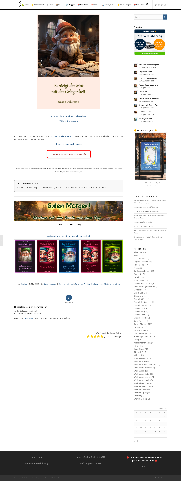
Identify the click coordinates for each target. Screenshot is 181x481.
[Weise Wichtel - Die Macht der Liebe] (47, 256)
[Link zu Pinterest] (155, 4)
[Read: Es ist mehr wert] (136, 112)
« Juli (136, 441)
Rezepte (137, 339)
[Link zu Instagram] (158, 4)
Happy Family (140, 330)
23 (164, 428)
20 (150, 428)
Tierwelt (138, 352)
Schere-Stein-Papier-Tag (148, 105)
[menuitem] (25, 4)
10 (136, 424)
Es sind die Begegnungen (148, 78)
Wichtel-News (140, 386)
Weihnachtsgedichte (143, 371)
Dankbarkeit (139, 258)
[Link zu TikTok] (162, 4)
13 (150, 424)
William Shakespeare (68, 121)
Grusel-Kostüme (141, 305)
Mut (72, 284)
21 (155, 428)
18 (141, 428)
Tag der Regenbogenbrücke (149, 85)
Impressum (36, 457)
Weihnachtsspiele (142, 380)
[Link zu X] (165, 4)
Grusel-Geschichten (143, 283)
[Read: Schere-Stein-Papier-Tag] (136, 106)
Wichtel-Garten (141, 383)
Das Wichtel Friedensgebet (149, 65)
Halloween (138, 327)
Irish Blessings (140, 333)
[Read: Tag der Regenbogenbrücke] (136, 86)
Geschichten (139, 277)
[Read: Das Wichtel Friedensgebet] (136, 65)
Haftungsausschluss (90, 463)
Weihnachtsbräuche (143, 367)
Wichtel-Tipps (140, 392)
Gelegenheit (64, 284)
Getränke (138, 289)
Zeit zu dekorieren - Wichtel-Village (145, 230)
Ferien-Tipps (139, 264)
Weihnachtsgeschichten (144, 286)
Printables (138, 346)
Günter (24, 284)
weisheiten (115, 284)
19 (145, 428)
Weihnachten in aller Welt (145, 364)
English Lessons (141, 261)
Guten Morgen (49, 284)
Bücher (137, 255)
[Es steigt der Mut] (68, 61)
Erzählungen (139, 280)
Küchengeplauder (142, 336)
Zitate (106, 284)
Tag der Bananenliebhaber (149, 98)
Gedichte (138, 274)
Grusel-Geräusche (142, 302)
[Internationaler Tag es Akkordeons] (179, 240)
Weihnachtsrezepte (143, 377)
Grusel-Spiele (140, 318)
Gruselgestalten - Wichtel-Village (144, 237)
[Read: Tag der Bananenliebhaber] (136, 99)
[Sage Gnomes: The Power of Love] (90, 256)
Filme (136, 268)
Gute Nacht (139, 321)
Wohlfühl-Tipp (140, 399)
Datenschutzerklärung (36, 463)
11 (141, 424)
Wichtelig (138, 395)
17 (136, 428)
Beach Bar (138, 293)
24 (136, 431)
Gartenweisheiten (142, 271)
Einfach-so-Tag (145, 92)
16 (164, 424)
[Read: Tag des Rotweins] (136, 72)
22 (159, 428)
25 (141, 431)
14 (155, 424)
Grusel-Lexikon (140, 308)
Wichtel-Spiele (140, 389)
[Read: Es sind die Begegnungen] (136, 79)
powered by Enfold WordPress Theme (51, 478)
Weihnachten (140, 361)
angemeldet (28, 318)
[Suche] (147, 4)
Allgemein (138, 252)
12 (145, 424)
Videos (137, 355)
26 (145, 431)
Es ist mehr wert (145, 112)
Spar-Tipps (139, 349)
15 (159, 424)
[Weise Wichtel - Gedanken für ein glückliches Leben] (25, 256)
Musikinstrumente (142, 342)
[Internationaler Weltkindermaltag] (1, 240)
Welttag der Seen (145, 118)
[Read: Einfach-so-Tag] (136, 92)
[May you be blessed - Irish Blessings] (112, 256)
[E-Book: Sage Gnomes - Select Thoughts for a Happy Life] (69, 256)
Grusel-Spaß (139, 314)
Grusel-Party (139, 311)
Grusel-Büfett (140, 299)
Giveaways (138, 296)
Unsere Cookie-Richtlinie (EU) (90, 457)
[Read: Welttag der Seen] (136, 119)
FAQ (144, 466)
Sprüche (79, 284)
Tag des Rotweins (146, 71)
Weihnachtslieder (142, 374)
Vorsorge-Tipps (141, 358)
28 (155, 431)
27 (150, 431)
